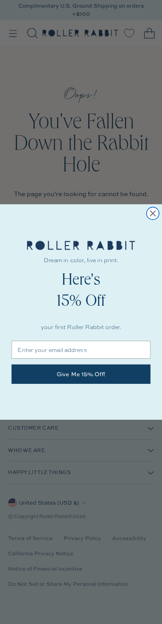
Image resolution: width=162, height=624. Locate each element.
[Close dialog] (153, 213)
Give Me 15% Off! (81, 374)
